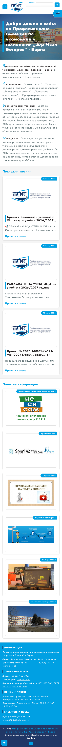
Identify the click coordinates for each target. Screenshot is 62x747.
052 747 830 (23, 679)
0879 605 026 (22, 675)
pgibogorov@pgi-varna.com (16, 716)
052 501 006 (45, 683)
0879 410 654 (20, 686)
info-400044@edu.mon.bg (15, 720)
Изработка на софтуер (42, 734)
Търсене (32, 2)
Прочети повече (15, 236)
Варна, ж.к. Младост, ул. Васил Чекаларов (33, 658)
